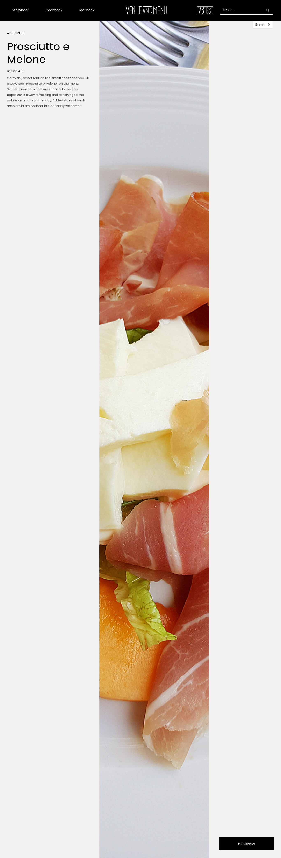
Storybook (20, 10)
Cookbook (54, 10)
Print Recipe (246, 844)
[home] (146, 10)
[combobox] (263, 25)
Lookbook (86, 10)
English (259, 24)
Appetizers (15, 33)
